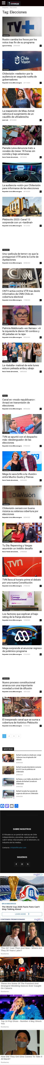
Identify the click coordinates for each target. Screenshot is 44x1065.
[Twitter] (27, 864)
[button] (4, 3)
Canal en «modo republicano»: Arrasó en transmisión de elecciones (18, 402)
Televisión (6, 35)
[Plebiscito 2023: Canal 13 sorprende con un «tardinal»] (22, 207)
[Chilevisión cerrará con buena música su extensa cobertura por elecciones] (22, 495)
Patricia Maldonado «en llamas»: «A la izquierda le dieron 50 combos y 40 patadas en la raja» (21, 331)
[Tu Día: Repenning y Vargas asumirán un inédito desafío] (22, 533)
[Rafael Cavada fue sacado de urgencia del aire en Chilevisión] (8, 794)
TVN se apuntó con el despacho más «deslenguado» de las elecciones (19, 439)
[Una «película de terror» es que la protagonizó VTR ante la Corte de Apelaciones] (22, 241)
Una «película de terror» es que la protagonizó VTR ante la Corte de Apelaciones (20, 256)
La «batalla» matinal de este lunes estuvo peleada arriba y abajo (20, 367)
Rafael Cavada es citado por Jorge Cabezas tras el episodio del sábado (28, 757)
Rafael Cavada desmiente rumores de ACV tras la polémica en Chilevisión (28, 769)
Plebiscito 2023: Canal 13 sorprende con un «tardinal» (17, 221)
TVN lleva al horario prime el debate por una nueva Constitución (21, 581)
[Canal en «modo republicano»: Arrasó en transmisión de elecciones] (22, 387)
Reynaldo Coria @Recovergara (12, 83)
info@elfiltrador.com (18, 847)
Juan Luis (5, 120)
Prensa (5, 181)
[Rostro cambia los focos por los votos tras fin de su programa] (22, 27)
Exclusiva (6, 107)
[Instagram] (22, 864)
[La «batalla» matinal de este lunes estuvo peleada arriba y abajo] (22, 353)
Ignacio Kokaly (7, 45)
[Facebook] (16, 864)
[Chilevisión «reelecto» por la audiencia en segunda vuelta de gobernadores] (22, 61)
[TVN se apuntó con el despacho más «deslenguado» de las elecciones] (22, 424)
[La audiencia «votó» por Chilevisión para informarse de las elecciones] (22, 172)
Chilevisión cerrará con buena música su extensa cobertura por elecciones (20, 511)
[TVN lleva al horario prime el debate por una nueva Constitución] (22, 567)
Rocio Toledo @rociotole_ (10, 157)
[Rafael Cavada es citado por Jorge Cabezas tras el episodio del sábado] (8, 758)
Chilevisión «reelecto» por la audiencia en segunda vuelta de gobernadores (19, 76)
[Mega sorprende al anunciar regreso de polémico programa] (22, 635)
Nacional (5, 324)
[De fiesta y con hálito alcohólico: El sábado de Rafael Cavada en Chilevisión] (8, 782)
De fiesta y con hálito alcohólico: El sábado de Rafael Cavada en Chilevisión (28, 781)
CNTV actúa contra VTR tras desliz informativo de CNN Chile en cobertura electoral (21, 294)
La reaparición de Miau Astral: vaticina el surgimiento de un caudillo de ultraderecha (18, 114)
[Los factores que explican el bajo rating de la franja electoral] (22, 601)
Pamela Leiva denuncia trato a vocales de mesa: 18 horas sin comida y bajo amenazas (18, 151)
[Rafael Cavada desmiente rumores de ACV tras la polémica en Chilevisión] (8, 770)
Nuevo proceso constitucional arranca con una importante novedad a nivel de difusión (18, 685)
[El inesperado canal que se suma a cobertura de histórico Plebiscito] (22, 707)
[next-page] (19, 736)
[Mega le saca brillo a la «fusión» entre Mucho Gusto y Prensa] (22, 461)
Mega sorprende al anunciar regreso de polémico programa (22, 650)
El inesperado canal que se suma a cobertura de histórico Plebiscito (21, 721)
